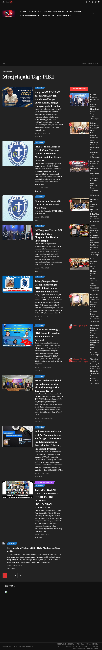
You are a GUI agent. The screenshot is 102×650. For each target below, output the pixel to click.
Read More (38, 137)
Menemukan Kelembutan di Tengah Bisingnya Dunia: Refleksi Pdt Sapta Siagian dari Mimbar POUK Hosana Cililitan (95, 338)
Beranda (5, 71)
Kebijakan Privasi (92, 648)
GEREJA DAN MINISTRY (40, 12)
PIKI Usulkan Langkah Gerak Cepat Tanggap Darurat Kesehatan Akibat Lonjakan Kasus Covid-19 (48, 153)
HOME (23, 12)
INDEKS (67, 16)
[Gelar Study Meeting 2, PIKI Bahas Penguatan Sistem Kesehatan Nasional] (17, 335)
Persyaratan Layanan (79, 648)
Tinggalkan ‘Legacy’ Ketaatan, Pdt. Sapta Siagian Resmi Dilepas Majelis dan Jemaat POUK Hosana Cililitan (95, 368)
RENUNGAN (48, 16)
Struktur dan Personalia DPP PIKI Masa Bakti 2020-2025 (48, 204)
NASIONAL (58, 12)
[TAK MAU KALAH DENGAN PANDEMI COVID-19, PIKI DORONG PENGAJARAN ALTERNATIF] (17, 489)
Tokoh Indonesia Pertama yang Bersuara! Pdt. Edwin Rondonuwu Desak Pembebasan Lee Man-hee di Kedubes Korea (94, 238)
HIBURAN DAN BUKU (30, 16)
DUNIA (69, 12)
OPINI (59, 16)
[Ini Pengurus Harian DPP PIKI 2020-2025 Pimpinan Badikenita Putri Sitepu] (17, 232)
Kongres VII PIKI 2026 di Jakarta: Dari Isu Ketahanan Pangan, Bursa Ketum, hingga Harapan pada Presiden (47, 99)
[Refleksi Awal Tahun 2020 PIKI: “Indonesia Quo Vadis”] (3, 543)
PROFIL (77, 12)
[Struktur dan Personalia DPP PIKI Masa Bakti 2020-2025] (17, 208)
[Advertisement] (51, 41)
